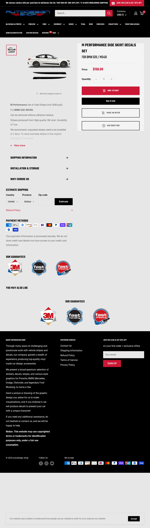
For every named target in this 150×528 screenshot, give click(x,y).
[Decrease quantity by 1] (96, 79)
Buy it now (110, 101)
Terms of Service (69, 360)
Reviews (45, 32)
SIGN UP (112, 363)
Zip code (42, 195)
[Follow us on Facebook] (41, 463)
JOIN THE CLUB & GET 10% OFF (129, 3)
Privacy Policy (67, 365)
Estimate (63, 201)
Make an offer (113, 113)
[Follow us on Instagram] (46, 463)
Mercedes (100, 24)
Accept (134, 519)
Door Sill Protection (14, 33)
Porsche (32, 24)
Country (10, 195)
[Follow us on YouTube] (52, 463)
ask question (113, 125)
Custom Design (32, 33)
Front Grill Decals (132, 24)
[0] (142, 13)
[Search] (109, 13)
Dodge (71, 24)
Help (54, 33)
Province (26, 195)
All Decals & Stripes (14, 24)
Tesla (83, 24)
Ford (44, 24)
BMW (91, 24)
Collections (113, 24)
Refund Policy (13, 210)
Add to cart (113, 90)
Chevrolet (58, 24)
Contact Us (66, 345)
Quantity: (86, 79)
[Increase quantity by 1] (112, 79)
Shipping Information (71, 350)
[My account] (135, 13)
